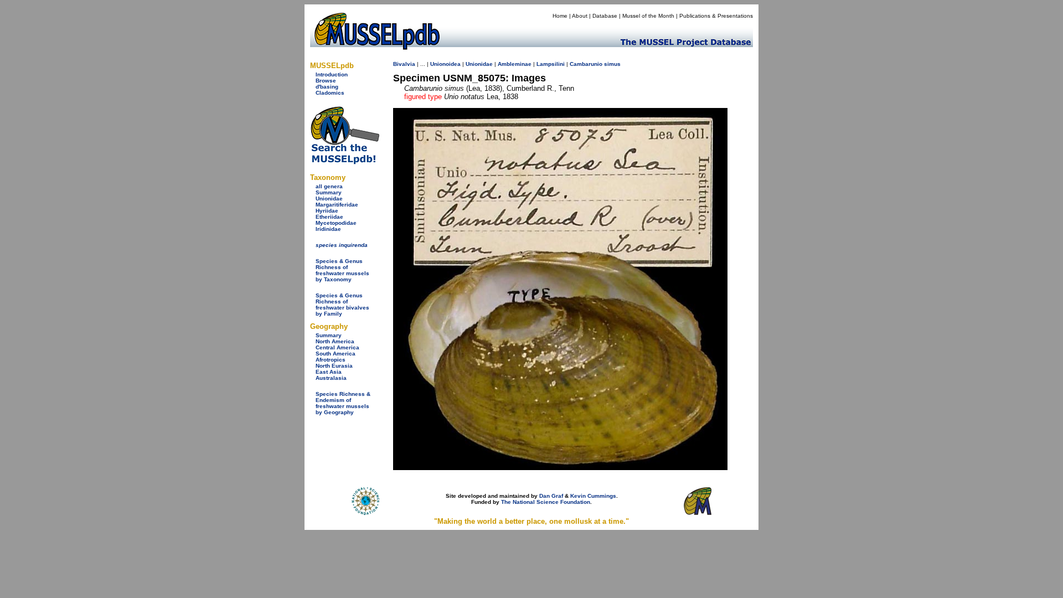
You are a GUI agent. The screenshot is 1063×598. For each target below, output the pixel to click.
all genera (329, 186)
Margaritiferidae (337, 205)
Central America (337, 347)
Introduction (332, 74)
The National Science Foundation (545, 502)
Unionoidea (445, 64)
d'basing (327, 87)
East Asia (329, 372)
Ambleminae (515, 64)
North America (335, 341)
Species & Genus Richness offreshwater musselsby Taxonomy (342, 270)
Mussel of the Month (648, 16)
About (579, 16)
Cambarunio (586, 64)
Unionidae (329, 198)
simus (612, 64)
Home (560, 16)
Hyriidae (327, 211)
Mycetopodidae (336, 223)
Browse (326, 81)
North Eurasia (334, 366)
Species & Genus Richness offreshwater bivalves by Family (342, 304)
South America (335, 353)
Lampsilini (550, 64)
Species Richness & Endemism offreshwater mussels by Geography (343, 403)
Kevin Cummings (593, 496)
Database (604, 16)
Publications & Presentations (716, 16)
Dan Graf (551, 496)
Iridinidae (328, 229)
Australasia (331, 378)
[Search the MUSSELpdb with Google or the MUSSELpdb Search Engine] (344, 162)
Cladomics (330, 93)
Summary (329, 192)
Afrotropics (330, 360)
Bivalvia (404, 64)
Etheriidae (329, 217)
